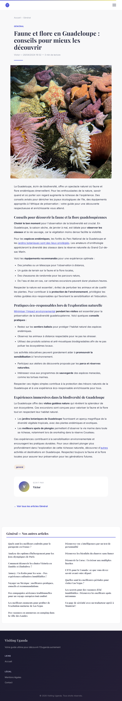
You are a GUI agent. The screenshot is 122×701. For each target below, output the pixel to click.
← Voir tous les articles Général (31, 506)
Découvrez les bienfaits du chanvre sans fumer (89, 553)
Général (27, 17)
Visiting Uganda (16, 640)
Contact (8, 682)
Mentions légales (13, 677)
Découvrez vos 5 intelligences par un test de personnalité (88, 545)
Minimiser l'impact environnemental (34, 311)
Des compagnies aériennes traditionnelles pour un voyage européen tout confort (30, 595)
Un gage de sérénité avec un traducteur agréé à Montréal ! (89, 604)
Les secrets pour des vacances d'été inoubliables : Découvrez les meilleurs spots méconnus (88, 593)
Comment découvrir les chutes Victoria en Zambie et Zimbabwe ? (30, 565)
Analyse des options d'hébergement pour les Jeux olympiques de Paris (31, 555)
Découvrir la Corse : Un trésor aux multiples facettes (88, 562)
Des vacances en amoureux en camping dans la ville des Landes (31, 614)
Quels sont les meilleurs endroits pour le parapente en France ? (29, 545)
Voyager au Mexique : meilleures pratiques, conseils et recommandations (31, 585)
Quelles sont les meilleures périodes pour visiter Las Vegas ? (87, 581)
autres (104, 447)
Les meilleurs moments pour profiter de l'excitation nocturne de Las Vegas (29, 604)
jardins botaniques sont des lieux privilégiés (43, 243)
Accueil (17, 17)
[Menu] (114, 5)
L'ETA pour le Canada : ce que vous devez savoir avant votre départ (86, 572)
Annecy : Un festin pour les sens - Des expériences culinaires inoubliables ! (27, 575)
